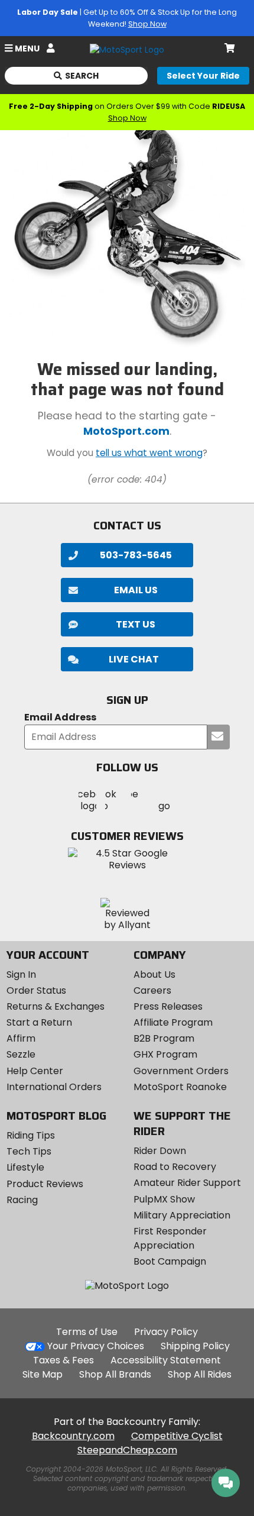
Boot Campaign (169, 1261)
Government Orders (181, 1071)
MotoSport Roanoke (180, 1087)
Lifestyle (25, 1167)
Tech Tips (28, 1151)
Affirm (20, 1038)
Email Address (60, 718)
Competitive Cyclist (177, 1436)
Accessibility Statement (165, 1360)
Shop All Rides (200, 1374)
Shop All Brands (115, 1374)
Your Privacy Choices (95, 1346)
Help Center (34, 1071)
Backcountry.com (73, 1436)
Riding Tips (30, 1135)
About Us (154, 974)
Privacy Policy (166, 1332)
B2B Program (163, 1038)
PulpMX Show (164, 1199)
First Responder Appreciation (170, 1238)
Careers (152, 990)
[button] (127, 659)
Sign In (21, 974)
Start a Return (39, 1022)
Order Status (36, 990)
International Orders (54, 1087)
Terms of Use (87, 1332)
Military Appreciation (181, 1215)
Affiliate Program (173, 1022)
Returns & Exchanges (55, 1006)
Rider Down (159, 1151)
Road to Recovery (174, 1167)
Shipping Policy (195, 1346)
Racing (22, 1200)
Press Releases (168, 1006)
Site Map (42, 1374)
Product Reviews (44, 1184)
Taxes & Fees (63, 1360)
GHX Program (165, 1054)
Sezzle (20, 1054)
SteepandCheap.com (127, 1450)
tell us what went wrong (149, 453)
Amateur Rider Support (187, 1182)
